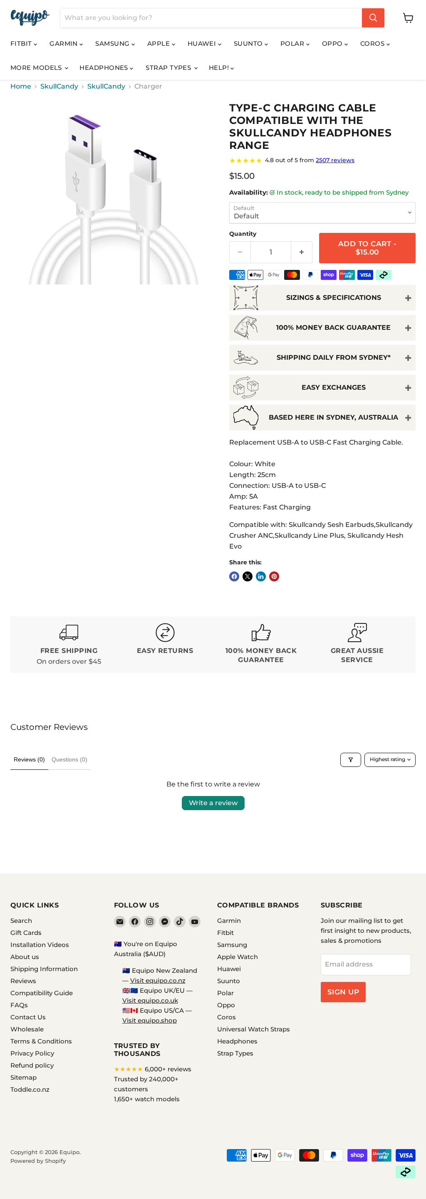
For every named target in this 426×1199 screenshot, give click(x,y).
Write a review (213, 803)
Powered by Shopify (38, 1160)
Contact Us (28, 1017)
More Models (37, 68)
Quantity (242, 233)
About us (24, 957)
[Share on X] (248, 576)
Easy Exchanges (334, 387)
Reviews (23, 981)
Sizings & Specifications (333, 298)
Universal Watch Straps (253, 1029)
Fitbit (22, 43)
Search (21, 921)
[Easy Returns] (165, 645)
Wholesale (27, 1029)
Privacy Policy (32, 1053)
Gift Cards (26, 933)
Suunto (249, 43)
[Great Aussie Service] (357, 645)
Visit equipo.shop (149, 1020)
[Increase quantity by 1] (301, 252)
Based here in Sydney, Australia (333, 417)
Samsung (113, 43)
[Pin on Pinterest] (274, 576)
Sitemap (23, 1077)
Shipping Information (44, 969)
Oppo (333, 43)
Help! (220, 68)
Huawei (203, 43)
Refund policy (32, 1065)
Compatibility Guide (41, 993)
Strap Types (169, 68)
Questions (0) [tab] (69, 759)
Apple (159, 43)
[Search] (373, 17)
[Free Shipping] (69, 645)
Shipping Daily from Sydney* (334, 357)
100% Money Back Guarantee (333, 327)
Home (20, 86)
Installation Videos (39, 945)
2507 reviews (335, 160)
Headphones (104, 68)
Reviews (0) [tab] (29, 759)
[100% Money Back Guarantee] (261, 645)
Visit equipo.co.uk (150, 1000)
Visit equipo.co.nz (158, 980)
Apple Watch (237, 957)
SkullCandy (59, 86)
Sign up (343, 992)
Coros (373, 43)
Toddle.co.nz (30, 1089)
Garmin (64, 43)
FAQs (19, 1005)
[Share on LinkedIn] (261, 576)
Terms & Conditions (41, 1041)
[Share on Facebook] (234, 576)
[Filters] (350, 760)
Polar (293, 43)
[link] (322, 160)
